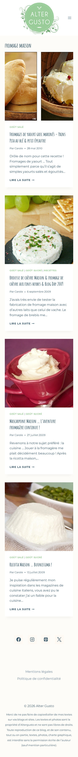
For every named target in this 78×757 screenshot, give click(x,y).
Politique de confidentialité (39, 679)
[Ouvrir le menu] (69, 18)
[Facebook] (18, 639)
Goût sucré (34, 270)
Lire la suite (22, 180)
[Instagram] (32, 639)
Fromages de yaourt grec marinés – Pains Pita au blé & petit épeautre (38, 137)
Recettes (50, 270)
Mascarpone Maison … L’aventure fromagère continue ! (33, 424)
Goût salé (17, 127)
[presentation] (39, 86)
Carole (19, 148)
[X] (59, 639)
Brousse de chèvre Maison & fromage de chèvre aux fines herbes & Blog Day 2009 (36, 281)
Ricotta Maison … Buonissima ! (31, 565)
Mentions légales (39, 672)
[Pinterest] (45, 639)
